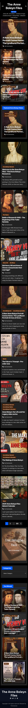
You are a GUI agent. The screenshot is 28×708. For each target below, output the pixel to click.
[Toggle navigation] (2, 6)
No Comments (9, 46)
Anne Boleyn (12, 13)
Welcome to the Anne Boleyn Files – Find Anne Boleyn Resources (13, 172)
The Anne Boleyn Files (14, 6)
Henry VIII (6, 13)
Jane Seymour (14, 17)
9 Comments (7, 177)
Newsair (22, 703)
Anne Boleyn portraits (19, 311)
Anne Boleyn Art (7, 311)
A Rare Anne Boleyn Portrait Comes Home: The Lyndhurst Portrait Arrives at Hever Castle (13, 656)
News (4, 501)
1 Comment (8, 99)
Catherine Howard (8, 15)
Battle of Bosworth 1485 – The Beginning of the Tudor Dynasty (13, 59)
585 (17, 523)
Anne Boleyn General (8, 166)
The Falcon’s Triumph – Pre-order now (13, 680)
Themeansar (14, 706)
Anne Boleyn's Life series (9, 409)
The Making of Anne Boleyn (12, 460)
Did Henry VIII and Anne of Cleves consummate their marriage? (12, 94)
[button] (25, 34)
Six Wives (12, 86)
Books (4, 21)
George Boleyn (16, 15)
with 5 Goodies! (14, 550)
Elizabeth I (23, 15)
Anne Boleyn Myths (8, 407)
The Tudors (6, 51)
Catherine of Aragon (21, 13)
